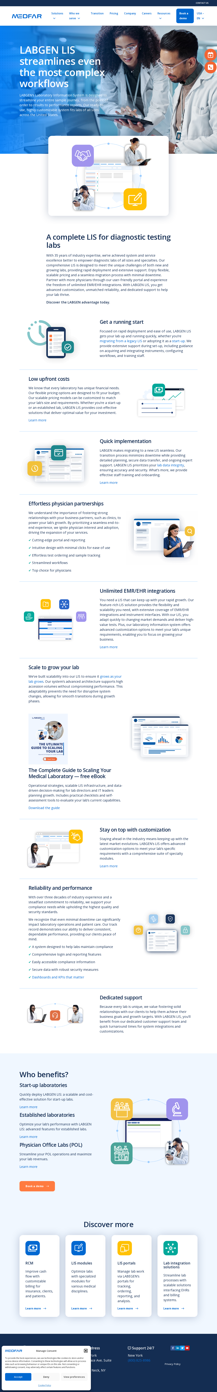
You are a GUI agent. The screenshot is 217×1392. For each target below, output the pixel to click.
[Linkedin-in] (177, 1348)
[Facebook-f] (173, 1348)
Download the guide (44, 808)
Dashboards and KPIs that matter (58, 977)
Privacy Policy (173, 1364)
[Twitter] (182, 1348)
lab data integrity (170, 465)
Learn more (37, 420)
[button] (85, 1350)
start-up (178, 341)
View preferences (74, 1376)
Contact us (202, 3)
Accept (18, 1376)
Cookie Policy (44, 1385)
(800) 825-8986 (139, 1360)
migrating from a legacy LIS (121, 341)
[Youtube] (187, 1348)
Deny (46, 1376)
